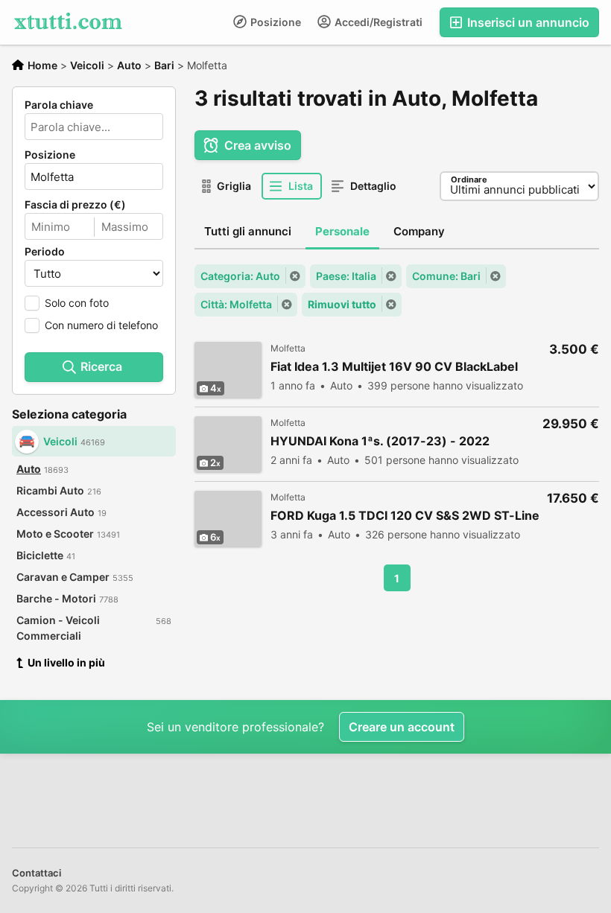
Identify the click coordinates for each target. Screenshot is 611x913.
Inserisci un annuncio (526, 22)
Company (419, 231)
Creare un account (402, 726)
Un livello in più (66, 662)
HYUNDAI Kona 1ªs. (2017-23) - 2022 (380, 441)
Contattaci (36, 873)
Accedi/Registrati (377, 22)
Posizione (274, 22)
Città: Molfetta (236, 304)
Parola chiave (59, 105)
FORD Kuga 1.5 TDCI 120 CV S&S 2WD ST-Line (404, 516)
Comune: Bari (446, 276)
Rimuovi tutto (342, 304)
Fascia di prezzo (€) (75, 205)
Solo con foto (77, 302)
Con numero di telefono (101, 325)
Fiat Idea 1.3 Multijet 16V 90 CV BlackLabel (394, 367)
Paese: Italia (346, 276)
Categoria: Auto (240, 276)
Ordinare (469, 179)
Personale (342, 231)
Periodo (45, 252)
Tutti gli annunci (247, 231)
